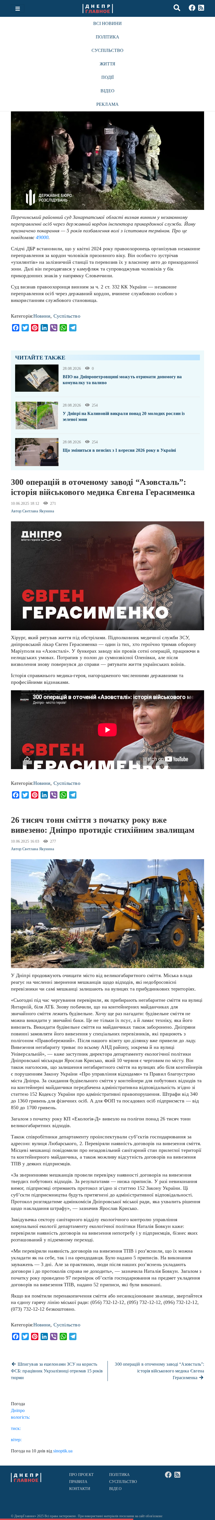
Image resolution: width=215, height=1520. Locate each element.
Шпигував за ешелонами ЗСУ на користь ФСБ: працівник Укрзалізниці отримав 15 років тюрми (57, 1371)
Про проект (81, 1475)
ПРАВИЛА (78, 1482)
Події (107, 77)
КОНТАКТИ (79, 1489)
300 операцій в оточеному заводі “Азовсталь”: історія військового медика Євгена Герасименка (159, 1371)
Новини (42, 316)
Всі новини (107, 23)
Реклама (107, 104)
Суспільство (108, 50)
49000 (42, 237)
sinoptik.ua (63, 1450)
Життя (107, 63)
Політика (108, 37)
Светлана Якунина (38, 511)
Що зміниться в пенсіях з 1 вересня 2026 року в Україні (119, 450)
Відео (107, 90)
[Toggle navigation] (17, 8)
